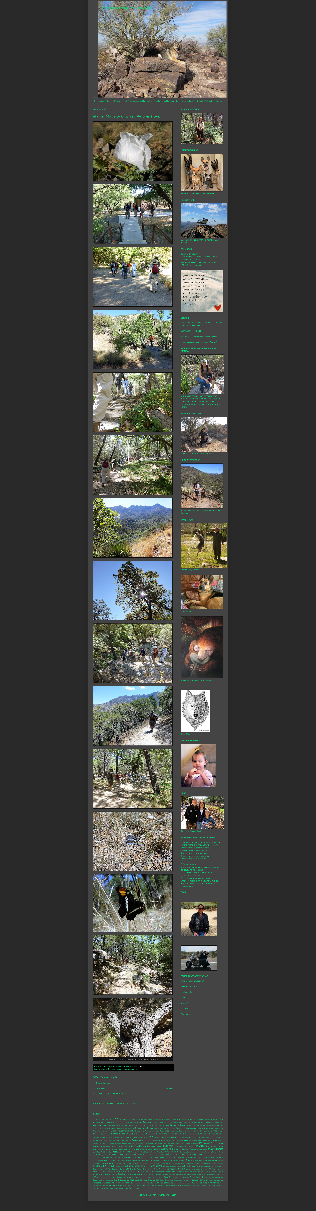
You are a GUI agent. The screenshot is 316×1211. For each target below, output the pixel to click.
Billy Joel (219, 1122)
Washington (97, 1186)
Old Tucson (138, 1169)
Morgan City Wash (214, 1160)
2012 (99, 1119)
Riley (124, 1174)
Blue (137, 1125)
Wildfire (174, 1186)
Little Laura (210, 1155)
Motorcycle (110, 1163)
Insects (156, 1149)
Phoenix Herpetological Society (196, 1169)
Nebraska (180, 1166)
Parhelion (162, 1169)
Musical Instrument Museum (182, 1163)
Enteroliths (218, 1137)
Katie (117, 1155)
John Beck (160, 1152)
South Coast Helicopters (200, 1177)
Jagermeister (215, 1148)
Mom (187, 1160)
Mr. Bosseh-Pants (136, 1163)
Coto (158, 1133)
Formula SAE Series (150, 1141)
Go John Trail (104, 1143)
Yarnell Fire (98, 1188)
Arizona (104, 1069)
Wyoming (219, 1186)
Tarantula (178, 1180)
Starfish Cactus (107, 1180)
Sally (204, 1174)
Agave (192, 1119)
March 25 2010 (150, 1157)
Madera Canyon (130, 1069)
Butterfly (112, 1069)
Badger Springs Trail (183, 1123)
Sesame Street (151, 1177)
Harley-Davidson (147, 1146)
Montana (194, 1161)
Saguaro (157, 1174)
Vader (195, 1183)
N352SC (139, 1166)
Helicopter (167, 1145)
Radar (220, 1172)
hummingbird (135, 1149)
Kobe (162, 1154)
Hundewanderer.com (127, 7)
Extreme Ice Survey (108, 1141)
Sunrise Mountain (143, 1180)
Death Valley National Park (113, 1137)
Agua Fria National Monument (207, 1119)
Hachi (220, 1143)
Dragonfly (171, 1137)
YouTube (184, 1008)
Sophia (186, 1177)
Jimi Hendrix (151, 1152)
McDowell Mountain (198, 1157)
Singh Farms (169, 1177)
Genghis (187, 1140)
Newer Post (99, 1088)
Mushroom (160, 1163)
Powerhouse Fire (168, 1171)
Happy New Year (132, 1146)
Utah (190, 1183)
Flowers (136, 1140)
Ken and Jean (148, 1155)
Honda (210, 1146)
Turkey (140, 1183)
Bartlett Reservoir (206, 1122)
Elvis (211, 1137)
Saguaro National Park (192, 1174)
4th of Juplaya (125, 1119)
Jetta (133, 1152)
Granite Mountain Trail (157, 1143)
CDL (192, 1131)
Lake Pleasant (188, 1154)
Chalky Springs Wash (202, 1131)
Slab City (179, 1177)
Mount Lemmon (122, 1163)
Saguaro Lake (166, 1174)
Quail (203, 1171)
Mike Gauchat (147, 1160)
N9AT (159, 1166)
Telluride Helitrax (198, 1180)
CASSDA (131, 1131)
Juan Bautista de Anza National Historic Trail (205, 1152)
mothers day (98, 1163)
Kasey (112, 1154)
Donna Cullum (160, 1137)
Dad (196, 1134)
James (96, 1151)
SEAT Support (139, 1177)
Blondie (131, 1125)
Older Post (167, 1088)
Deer (145, 1137)
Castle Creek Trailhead (144, 1131)
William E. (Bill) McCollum (205, 1186)
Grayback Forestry (176, 1143)
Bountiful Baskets (179, 1125)
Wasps (105, 1186)
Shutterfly (186, 1014)
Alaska (107, 1122)
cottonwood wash (169, 1134)
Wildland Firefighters (186, 1186)
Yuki (126, 1188)
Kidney (156, 1155)
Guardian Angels (191, 1143)
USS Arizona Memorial (179, 1183)
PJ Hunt (136, 1171)
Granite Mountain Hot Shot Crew (135, 1143)
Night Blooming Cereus (116, 1169)
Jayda (106, 1152)
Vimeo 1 (184, 997)
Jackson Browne (196, 1149)
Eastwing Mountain (200, 1137)
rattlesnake (106, 1174)
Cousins (181, 1134)
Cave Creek (165, 1131)
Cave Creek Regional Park (180, 1131)
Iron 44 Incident (181, 1149)
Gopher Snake (115, 1143)
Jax (102, 1152)
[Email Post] (140, 1066)
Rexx (120, 1174)
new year (210, 1166)
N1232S (220, 1163)
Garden (168, 1141)
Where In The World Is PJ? (139, 1185)
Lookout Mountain (108, 1158)
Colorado (150, 1133)
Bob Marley (153, 1125)
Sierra (160, 1177)
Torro (127, 1183)
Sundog (123, 1180)
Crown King (189, 1134)
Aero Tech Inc (183, 1119)
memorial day (118, 1160)
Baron (194, 1123)
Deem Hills (137, 1137)
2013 (103, 1119)
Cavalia (156, 1131)
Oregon (146, 1169)
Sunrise (130, 1180)
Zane (131, 1188)
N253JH (111, 1166)
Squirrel (96, 1180)
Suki (116, 1179)
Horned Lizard (103, 1149)
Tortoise (134, 1183)
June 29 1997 (98, 1155)
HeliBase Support (189, 992)
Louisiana (119, 1157)
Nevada (192, 1166)
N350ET (124, 1166)
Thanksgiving (217, 1180)
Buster (156, 1128)
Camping (101, 1131)
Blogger (172, 1194)
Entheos (96, 1140)
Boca (162, 1125)
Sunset (156, 1180)
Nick (105, 1168)
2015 (107, 1119)
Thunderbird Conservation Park (106, 1183)
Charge (214, 1131)
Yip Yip (120, 1188)
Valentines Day (204, 1183)
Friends (161, 1140)
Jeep (110, 1152)
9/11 (157, 1119)
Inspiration (167, 1148)
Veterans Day (217, 1183)
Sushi (162, 1180)
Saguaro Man (177, 1174)
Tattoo (185, 1180)
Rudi (134, 1174)
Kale (107, 1155)
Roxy (130, 1174)
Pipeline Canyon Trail (121, 1171)
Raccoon (214, 1172)
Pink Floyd (106, 1171)
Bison (110, 1125)
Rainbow (96, 1174)
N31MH (117, 1166)
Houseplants (123, 1149)
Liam (200, 1154)
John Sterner (170, 1152)
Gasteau (175, 1141)
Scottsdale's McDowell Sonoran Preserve (115, 1177)
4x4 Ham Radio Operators (145, 1119)
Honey (215, 1146)
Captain (107, 1131)
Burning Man (141, 1128)
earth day (181, 1137)
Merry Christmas (132, 1160)
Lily (204, 1155)
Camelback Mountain (205, 1128)
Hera (197, 1145)
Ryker (139, 1174)
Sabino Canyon (148, 1174)
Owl (151, 1169)
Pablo (156, 1169)
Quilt (208, 1172)
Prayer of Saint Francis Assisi (189, 1172)
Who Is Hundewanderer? (192, 981)
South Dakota (217, 1177)
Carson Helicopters (119, 1131)
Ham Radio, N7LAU (189, 986)
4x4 (133, 1119)
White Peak (165, 1185)
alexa (113, 1122)
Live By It (219, 1155)
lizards (96, 1157)
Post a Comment (103, 1083)
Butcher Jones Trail (168, 1128)
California (191, 1128)
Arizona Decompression (161, 1123)
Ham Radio (107, 1146)
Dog (150, 1137)
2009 (95, 1119)
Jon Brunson (182, 1152)
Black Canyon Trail (120, 1125)
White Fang (156, 1186)
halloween (97, 1146)
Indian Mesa (147, 1149)
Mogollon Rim (178, 1161)
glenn (220, 1140)
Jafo (205, 1149)
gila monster (204, 1140)
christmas (115, 1133)
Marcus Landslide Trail (168, 1158)
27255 (114, 1119)
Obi (127, 1168)
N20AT (104, 1166)
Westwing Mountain (117, 1185)
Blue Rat (143, 1125)
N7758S (147, 1166)
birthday (103, 1125)
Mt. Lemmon (150, 1163)
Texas (209, 1180)
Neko (186, 1166)
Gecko (181, 1141)
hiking (119, 1069)
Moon (201, 1160)
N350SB (132, 1166)
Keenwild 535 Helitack (129, 1155)
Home (133, 1088)
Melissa (108, 1160)
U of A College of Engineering (156, 1183)
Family (119, 1140)
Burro (150, 1128)
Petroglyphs (172, 1169)
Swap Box (169, 1180)
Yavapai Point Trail (110, 1188)
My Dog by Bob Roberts (202, 1163)
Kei (141, 1154)
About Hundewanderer (167, 1119)
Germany (195, 1141)
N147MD (96, 1166)
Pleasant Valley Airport (151, 1172)
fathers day (126, 1141)
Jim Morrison (141, 1152)
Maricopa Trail (183, 1158)
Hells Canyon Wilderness (183, 1146)
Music (168, 1163)
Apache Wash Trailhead (126, 1122)
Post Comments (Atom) (116, 1093)
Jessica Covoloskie (121, 1151)
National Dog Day (169, 1166)
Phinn (180, 1168)
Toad (122, 1183)
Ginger (214, 1140)
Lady (178, 1155)
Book (167, 1125)
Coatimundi (140, 1134)
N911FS (154, 1166)
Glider (95, 1143)
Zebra (137, 1188)
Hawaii (158, 1146)
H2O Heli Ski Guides (207, 1143)
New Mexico (201, 1166)
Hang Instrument (117, 1146)
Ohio (131, 1169)
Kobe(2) (168, 1155)
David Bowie (203, 1134)
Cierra (123, 1134)
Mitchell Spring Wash (162, 1160)
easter (188, 1137)
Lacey (174, 1155)
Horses (114, 1149)
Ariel (139, 1122)
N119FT (214, 1163)
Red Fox (114, 1174)
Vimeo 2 (184, 1003)
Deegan (128, 1137)
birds (95, 1125)
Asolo (172, 1123)
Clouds (131, 1133)
